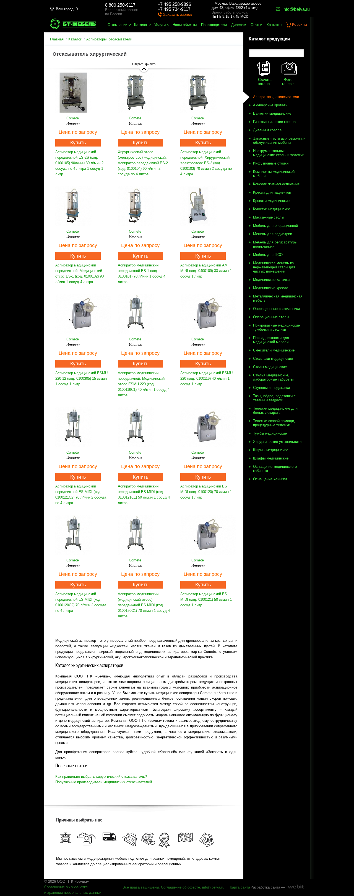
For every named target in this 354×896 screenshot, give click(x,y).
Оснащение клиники (270, 479)
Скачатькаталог (265, 82)
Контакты (274, 25)
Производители (214, 25)
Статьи (256, 25)
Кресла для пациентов (272, 192)
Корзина (299, 24)
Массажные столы (268, 217)
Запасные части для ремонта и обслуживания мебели (279, 140)
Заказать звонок (177, 14)
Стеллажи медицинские (273, 358)
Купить (78, 142)
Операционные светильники (276, 309)
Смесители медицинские (274, 350)
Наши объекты (185, 25)
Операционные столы (271, 317)
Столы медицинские (270, 367)
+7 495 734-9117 (174, 9)
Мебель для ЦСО (268, 255)
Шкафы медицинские (270, 458)
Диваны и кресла (267, 130)
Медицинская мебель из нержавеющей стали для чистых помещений (274, 267)
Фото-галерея (288, 82)
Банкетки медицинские (272, 113)
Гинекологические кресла (274, 122)
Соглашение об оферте (180, 887)
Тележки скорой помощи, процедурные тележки (274, 423)
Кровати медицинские (271, 201)
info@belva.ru (213, 887)
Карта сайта (240, 887)
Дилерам (238, 25)
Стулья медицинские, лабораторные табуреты (273, 377)
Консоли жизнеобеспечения (276, 184)
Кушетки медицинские (271, 209)
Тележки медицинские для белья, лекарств (275, 410)
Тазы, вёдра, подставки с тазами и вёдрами (274, 398)
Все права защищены (141, 887)
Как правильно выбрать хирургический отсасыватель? (101, 776)
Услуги (160, 25)
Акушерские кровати (270, 105)
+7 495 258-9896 (174, 4)
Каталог (140, 25)
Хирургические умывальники (277, 442)
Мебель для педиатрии (272, 234)
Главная (57, 39)
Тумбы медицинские (270, 433)
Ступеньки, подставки (271, 388)
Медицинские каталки (271, 280)
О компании (117, 25)
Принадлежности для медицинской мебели (271, 340)
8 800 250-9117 (120, 5)
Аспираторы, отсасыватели (276, 97)
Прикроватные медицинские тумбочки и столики (276, 327)
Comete (72, 118)
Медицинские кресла (270, 288)
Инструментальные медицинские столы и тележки (278, 153)
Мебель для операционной (275, 226)
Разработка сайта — (268, 887)
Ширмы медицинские (270, 450)
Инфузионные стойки (270, 163)
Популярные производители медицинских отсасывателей (103, 782)
